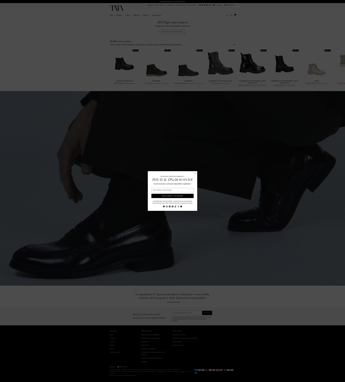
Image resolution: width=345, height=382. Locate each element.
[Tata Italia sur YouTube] (181, 206)
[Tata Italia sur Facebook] (164, 206)
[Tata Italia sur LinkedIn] (170, 206)
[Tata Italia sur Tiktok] (175, 206)
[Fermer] (195, 173)
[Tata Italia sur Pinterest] (172, 206)
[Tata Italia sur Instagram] (167, 206)
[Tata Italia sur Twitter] (178, 206)
